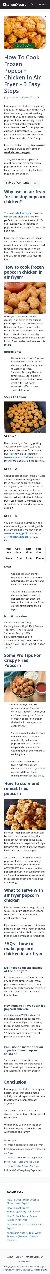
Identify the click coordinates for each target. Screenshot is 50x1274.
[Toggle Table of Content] (34, 183)
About (10, 1256)
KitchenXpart (14, 4)
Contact (19, 1256)
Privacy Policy (25, 1261)
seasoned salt (12, 533)
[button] (32, 4)
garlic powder (29, 533)
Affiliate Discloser (34, 1256)
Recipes (12, 1140)
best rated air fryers (20, 213)
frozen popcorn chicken (18, 457)
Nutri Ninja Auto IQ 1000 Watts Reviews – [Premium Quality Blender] (24, 1236)
